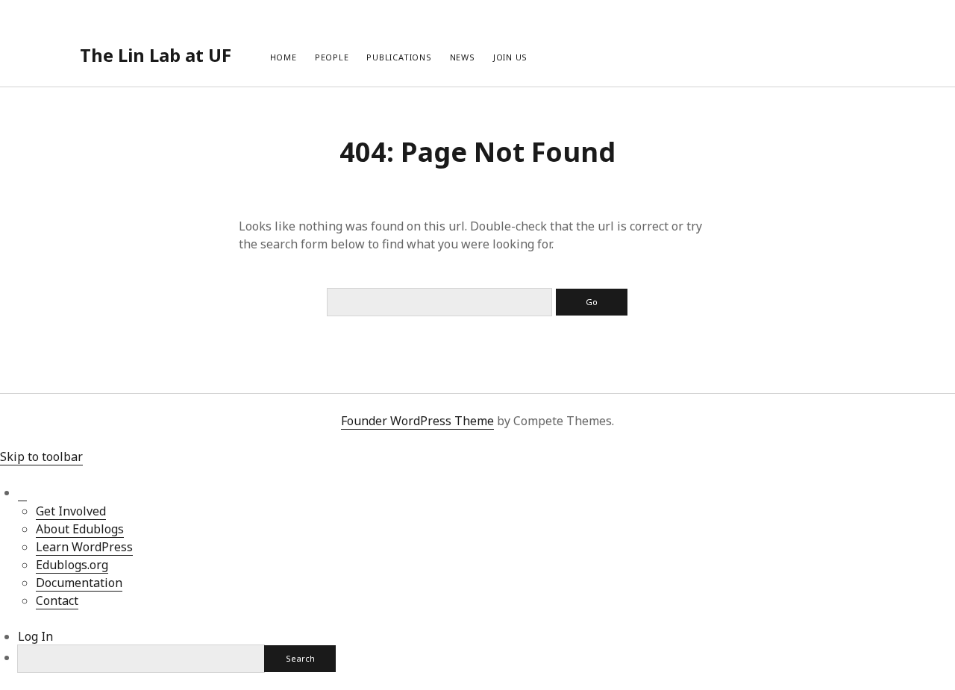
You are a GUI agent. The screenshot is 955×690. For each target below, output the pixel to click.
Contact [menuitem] (57, 600)
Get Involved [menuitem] (71, 511)
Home (283, 57)
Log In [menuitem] (35, 636)
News (462, 57)
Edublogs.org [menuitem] (72, 564)
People (332, 57)
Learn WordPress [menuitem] (84, 547)
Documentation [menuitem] (79, 582)
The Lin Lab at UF (155, 55)
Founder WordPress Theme (417, 421)
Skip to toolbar (41, 456)
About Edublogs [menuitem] (80, 529)
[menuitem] (22, 492)
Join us (510, 57)
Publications (398, 57)
